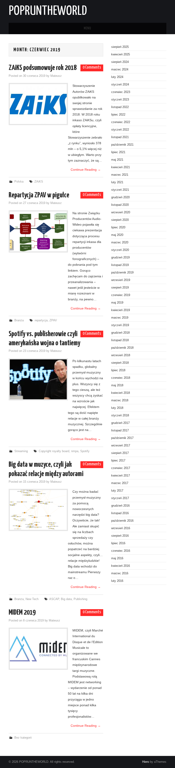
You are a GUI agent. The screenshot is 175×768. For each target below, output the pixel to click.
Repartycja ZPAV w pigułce (39, 195)
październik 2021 (122, 144)
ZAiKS (38, 181)
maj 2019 (117, 302)
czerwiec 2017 (120, 468)
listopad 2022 (120, 107)
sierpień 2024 (120, 62)
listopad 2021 (120, 137)
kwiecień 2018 (120, 392)
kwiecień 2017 (120, 475)
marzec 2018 (119, 400)
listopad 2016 (120, 513)
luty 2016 (117, 580)
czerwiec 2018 (120, 377)
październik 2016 (122, 520)
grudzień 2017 (120, 423)
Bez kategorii (23, 737)
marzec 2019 (119, 317)
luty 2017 (117, 490)
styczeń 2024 (120, 84)
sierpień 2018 (120, 362)
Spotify (85, 451)
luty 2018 (117, 408)
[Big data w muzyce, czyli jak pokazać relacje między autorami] (38, 510)
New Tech (32, 599)
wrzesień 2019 (120, 280)
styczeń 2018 (120, 415)
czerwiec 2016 (120, 550)
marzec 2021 (119, 174)
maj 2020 (117, 235)
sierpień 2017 (120, 453)
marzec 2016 (119, 573)
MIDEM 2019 (22, 612)
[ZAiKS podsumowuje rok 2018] (38, 104)
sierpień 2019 (120, 287)
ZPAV (53, 320)
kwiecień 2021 (120, 167)
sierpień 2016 (120, 535)
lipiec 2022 (118, 114)
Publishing (80, 599)
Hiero (145, 761)
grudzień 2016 (120, 505)
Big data (66, 599)
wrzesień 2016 (120, 528)
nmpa (74, 451)
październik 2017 (122, 438)
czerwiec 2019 (120, 295)
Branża (19, 320)
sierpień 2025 (120, 47)
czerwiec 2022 (120, 122)
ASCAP (54, 599)
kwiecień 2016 (120, 565)
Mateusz (56, 75)
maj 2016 (117, 558)
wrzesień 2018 (120, 355)
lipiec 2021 (118, 152)
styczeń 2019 (120, 325)
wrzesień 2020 (120, 212)
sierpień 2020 (120, 220)
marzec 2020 (119, 242)
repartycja (41, 320)
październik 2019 (122, 272)
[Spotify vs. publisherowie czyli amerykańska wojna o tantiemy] (38, 379)
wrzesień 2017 (120, 445)
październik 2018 (122, 347)
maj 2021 (117, 159)
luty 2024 (117, 77)
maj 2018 (117, 385)
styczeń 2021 (120, 189)
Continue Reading (86, 169)
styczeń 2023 (120, 99)
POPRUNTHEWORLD (48, 11)
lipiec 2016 (118, 543)
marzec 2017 (119, 483)
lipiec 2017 (118, 460)
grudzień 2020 (120, 197)
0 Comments (92, 67)
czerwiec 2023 (120, 92)
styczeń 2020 (120, 250)
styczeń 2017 (120, 498)
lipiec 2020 (118, 227)
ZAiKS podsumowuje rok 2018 (43, 68)
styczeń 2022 (120, 129)
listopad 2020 (120, 204)
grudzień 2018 (120, 332)
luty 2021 (117, 182)
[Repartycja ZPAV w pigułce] (38, 231)
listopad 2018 (120, 340)
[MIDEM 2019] (38, 649)
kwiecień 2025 (120, 54)
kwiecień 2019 (120, 310)
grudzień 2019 (120, 257)
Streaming (21, 451)
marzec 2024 (119, 69)
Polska (18, 181)
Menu (87, 28)
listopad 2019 (120, 265)
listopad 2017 (120, 430)
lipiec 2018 (118, 370)
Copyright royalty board (54, 451)
